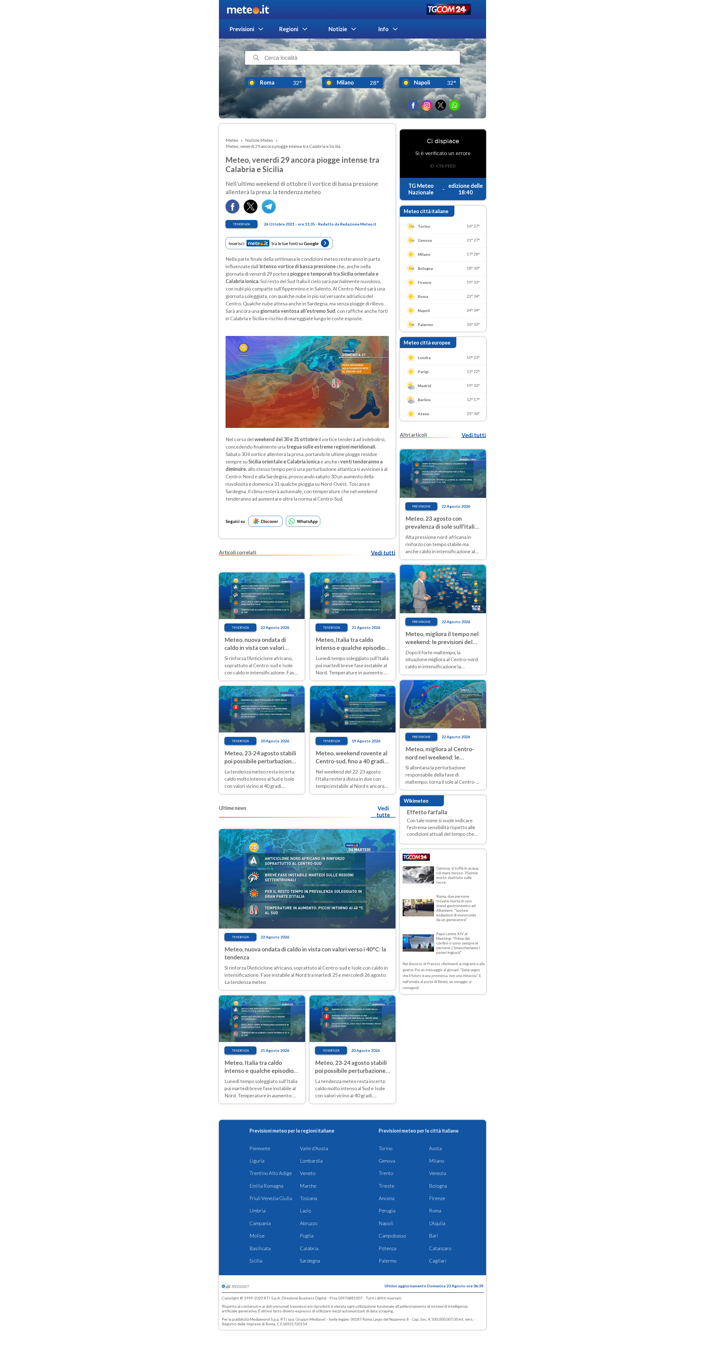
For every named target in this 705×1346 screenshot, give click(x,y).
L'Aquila (437, 1223)
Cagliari (437, 1261)
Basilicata (260, 1248)
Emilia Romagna (266, 1186)
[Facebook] (413, 105)
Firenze (437, 1198)
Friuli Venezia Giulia (271, 1198)
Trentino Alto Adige (271, 1173)
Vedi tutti (383, 552)
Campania (260, 1223)
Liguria (257, 1161)
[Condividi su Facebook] (232, 211)
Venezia (437, 1173)
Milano (436, 1161)
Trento (386, 1173)
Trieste (386, 1186)
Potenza (387, 1248)
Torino (385, 1148)
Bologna (438, 1186)
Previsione (421, 506)
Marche (308, 1186)
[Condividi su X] (250, 211)
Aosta (435, 1148)
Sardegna (310, 1261)
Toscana (308, 1198)
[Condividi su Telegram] (269, 211)
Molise (257, 1236)
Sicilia (256, 1261)
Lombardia (311, 1161)
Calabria (309, 1248)
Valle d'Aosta (314, 1148)
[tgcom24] (449, 10)
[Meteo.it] (248, 9)
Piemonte (260, 1148)
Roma (435, 1210)
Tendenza (241, 224)
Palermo (388, 1261)
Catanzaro (440, 1248)
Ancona (386, 1198)
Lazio (305, 1210)
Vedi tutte (383, 811)
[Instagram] (426, 105)
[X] (440, 105)
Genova (387, 1161)
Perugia (387, 1210)
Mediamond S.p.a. (265, 1319)
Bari (433, 1236)
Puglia (306, 1236)
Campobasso (392, 1236)
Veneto (308, 1173)
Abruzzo (309, 1223)
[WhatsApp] (454, 105)
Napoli (386, 1223)
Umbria (257, 1210)
